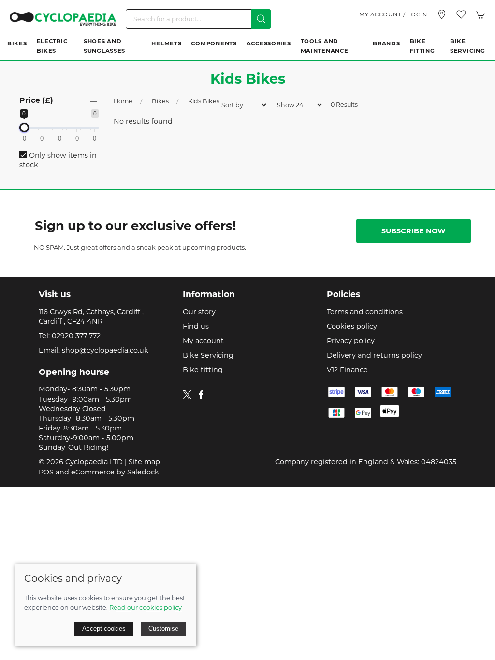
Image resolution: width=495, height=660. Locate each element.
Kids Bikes (203, 101)
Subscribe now (413, 231)
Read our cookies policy (145, 607)
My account (203, 340)
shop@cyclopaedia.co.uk (105, 350)
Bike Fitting (422, 46)
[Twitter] (187, 393)
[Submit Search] (261, 19)
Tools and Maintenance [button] (325, 46)
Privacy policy (351, 340)
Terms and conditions (365, 311)
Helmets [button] (166, 43)
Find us (196, 326)
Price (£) (36, 100)
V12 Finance (347, 369)
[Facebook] (201, 395)
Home (123, 101)
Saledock (143, 472)
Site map (144, 462)
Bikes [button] (17, 43)
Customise (163, 628)
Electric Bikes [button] (52, 46)
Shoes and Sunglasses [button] (104, 46)
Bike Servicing (467, 46)
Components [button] (213, 43)
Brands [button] (386, 43)
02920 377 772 (76, 335)
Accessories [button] (269, 43)
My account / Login (393, 14)
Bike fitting (203, 369)
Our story (199, 311)
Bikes (160, 101)
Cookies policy (352, 326)
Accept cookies (104, 628)
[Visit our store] (442, 14)
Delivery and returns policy (374, 355)
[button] (461, 14)
